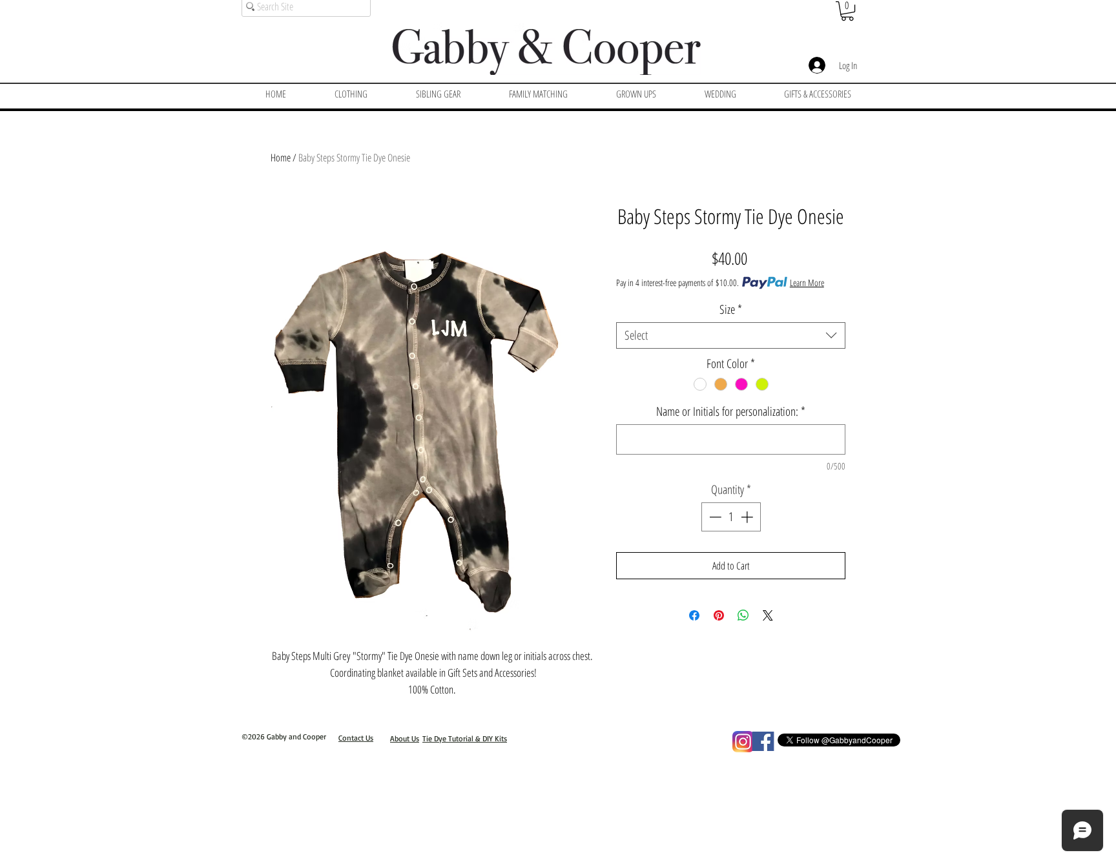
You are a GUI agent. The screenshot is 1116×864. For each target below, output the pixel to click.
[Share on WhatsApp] (743, 615)
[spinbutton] (731, 517)
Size (730, 309)
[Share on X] (768, 615)
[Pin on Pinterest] (719, 615)
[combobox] (730, 335)
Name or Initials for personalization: (730, 411)
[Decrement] (714, 517)
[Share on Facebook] (694, 615)
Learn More (807, 282)
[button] (847, 11)
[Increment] (748, 517)
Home (281, 157)
